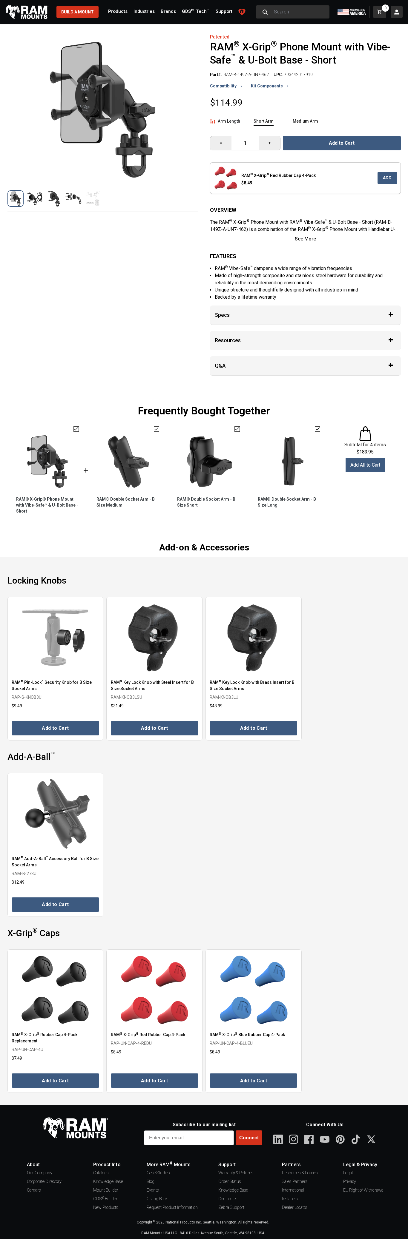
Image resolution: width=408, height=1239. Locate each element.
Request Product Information (172, 1207)
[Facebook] (309, 1139)
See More (305, 239)
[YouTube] (324, 1139)
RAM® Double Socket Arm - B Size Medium (125, 502)
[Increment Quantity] (220, 143)
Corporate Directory (44, 1181)
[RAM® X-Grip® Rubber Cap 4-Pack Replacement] (55, 990)
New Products (105, 1207)
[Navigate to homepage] (26, 12)
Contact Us (227, 1198)
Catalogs (101, 1172)
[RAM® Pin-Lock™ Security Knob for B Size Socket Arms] (55, 637)
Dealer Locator (294, 1207)
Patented (219, 37)
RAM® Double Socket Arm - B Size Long (287, 502)
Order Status (229, 1181)
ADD (387, 177)
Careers (34, 1190)
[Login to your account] (397, 12)
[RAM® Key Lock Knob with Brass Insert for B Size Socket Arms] (253, 637)
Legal (348, 1172)
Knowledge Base (108, 1181)
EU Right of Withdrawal (363, 1190)
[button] (15, 198)
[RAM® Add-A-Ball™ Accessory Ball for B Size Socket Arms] (55, 814)
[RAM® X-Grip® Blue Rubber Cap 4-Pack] (253, 990)
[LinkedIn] (278, 1139)
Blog (150, 1181)
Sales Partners (295, 1181)
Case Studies (158, 1172)
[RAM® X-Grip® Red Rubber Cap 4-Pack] (154, 990)
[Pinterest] (340, 1139)
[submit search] (265, 11)
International (293, 1190)
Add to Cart (342, 143)
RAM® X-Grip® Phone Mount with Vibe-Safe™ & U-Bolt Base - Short (47, 505)
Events (153, 1190)
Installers (290, 1198)
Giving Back (157, 1198)
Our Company (39, 1172)
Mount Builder (105, 1190)
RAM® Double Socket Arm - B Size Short (206, 502)
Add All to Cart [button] (365, 465)
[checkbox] (76, 429)
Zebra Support (231, 1207)
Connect (249, 1137)
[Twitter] (371, 1139)
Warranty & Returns (236, 1172)
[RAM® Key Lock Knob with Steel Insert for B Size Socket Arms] (154, 637)
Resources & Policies (300, 1172)
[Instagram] (293, 1139)
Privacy (349, 1181)
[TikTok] (356, 1139)
